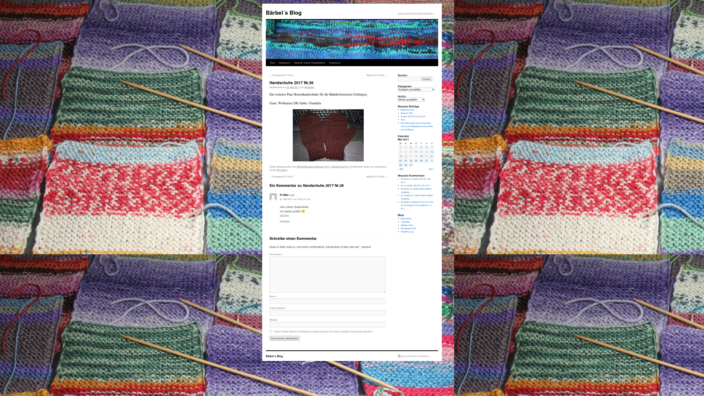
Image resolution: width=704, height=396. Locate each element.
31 (411, 164)
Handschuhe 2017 (340, 166)
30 (405, 164)
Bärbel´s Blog (284, 12)
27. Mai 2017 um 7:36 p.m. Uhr (295, 199)
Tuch (403, 119)
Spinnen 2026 (407, 112)
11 (416, 151)
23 (405, 160)
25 (416, 160)
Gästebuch (284, 62)
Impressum (335, 62)
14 (431, 151)
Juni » (431, 168)
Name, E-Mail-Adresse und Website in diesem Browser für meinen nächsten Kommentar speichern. (323, 331)
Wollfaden (309, 87)
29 (400, 164)
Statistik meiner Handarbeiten (309, 62)
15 (400, 156)
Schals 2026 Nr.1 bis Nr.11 (418, 185)
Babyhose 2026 (407, 109)
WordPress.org (407, 231)
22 (400, 160)
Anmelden (405, 221)
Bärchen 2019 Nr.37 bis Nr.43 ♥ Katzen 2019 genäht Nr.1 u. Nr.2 (417, 205)
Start (272, 62)
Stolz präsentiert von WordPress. (416, 356)
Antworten (285, 221)
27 (426, 160)
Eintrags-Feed (407, 224)
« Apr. (401, 168)
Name (273, 296)
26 (421, 160)
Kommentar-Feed (408, 228)
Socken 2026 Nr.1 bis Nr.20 (413, 116)
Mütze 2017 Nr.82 (376, 75)
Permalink (282, 169)
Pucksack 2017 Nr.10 (281, 75)
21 (431, 156)
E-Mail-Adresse (278, 307)
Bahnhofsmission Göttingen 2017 (313, 166)
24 (411, 160)
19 (421, 156)
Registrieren (406, 218)
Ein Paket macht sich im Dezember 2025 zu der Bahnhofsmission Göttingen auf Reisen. (417, 126)
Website (274, 319)
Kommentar (276, 254)
